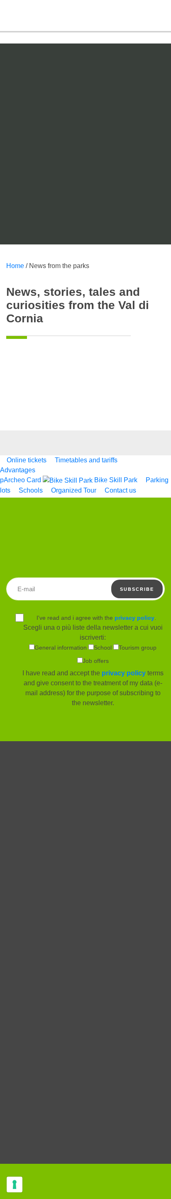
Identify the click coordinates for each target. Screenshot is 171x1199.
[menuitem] (24, 460)
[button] (142, 15)
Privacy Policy (86, 980)
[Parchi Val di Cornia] (31, 33)
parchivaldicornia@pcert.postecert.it (86, 1147)
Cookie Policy (85, 968)
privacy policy (134, 617)
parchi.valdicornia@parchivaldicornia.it (83, 1139)
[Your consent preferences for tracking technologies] (14, 1184)
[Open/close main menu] (161, 16)
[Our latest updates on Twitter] (85, 1040)
